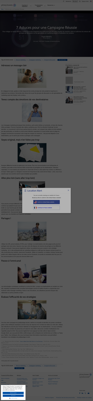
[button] (13, 398)
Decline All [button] (13, 395)
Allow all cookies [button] (13, 392)
